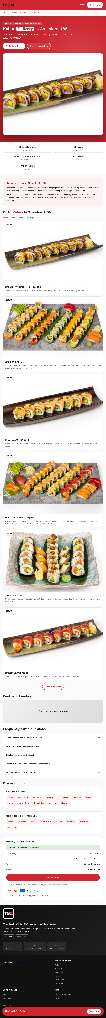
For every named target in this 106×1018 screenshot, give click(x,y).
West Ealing (23, 797)
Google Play (22, 936)
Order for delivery (14, 46)
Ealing (10, 797)
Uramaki (59, 821)
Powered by (7, 962)
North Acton (39, 803)
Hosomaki (71, 821)
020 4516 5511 (79, 5)
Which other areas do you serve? (21, 772)
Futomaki (84, 821)
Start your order (53, 877)
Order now (95, 5)
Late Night (12, 827)
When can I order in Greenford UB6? (22, 746)
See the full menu (53, 686)
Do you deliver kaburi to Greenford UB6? (24, 738)
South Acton (63, 797)
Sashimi (34, 821)
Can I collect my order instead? (20, 755)
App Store (9, 936)
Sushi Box (47, 821)
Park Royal (77, 797)
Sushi (10, 821)
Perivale (11, 803)
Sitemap (58, 998)
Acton (88, 797)
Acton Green (24, 803)
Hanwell (50, 797)
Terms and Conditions (63, 994)
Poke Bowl (22, 821)
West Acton (37, 797)
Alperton (64, 803)
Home (5, 12)
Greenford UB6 (25, 12)
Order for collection (39, 46)
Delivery (14, 12)
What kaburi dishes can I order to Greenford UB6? (28, 764)
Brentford (52, 803)
